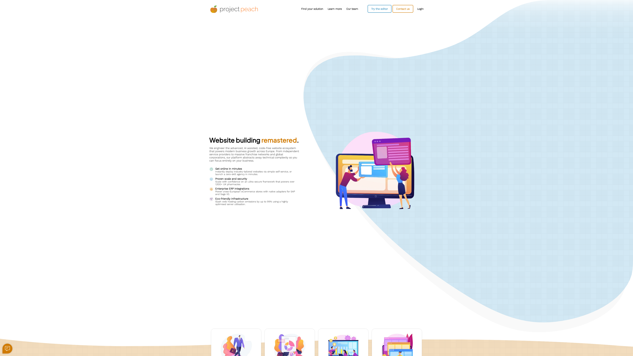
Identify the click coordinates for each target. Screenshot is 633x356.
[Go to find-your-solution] (312, 9)
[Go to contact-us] (403, 8)
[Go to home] (234, 9)
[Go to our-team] (352, 9)
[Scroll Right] (361, 9)
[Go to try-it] (379, 8)
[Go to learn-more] (334, 9)
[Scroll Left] (265, 9)
